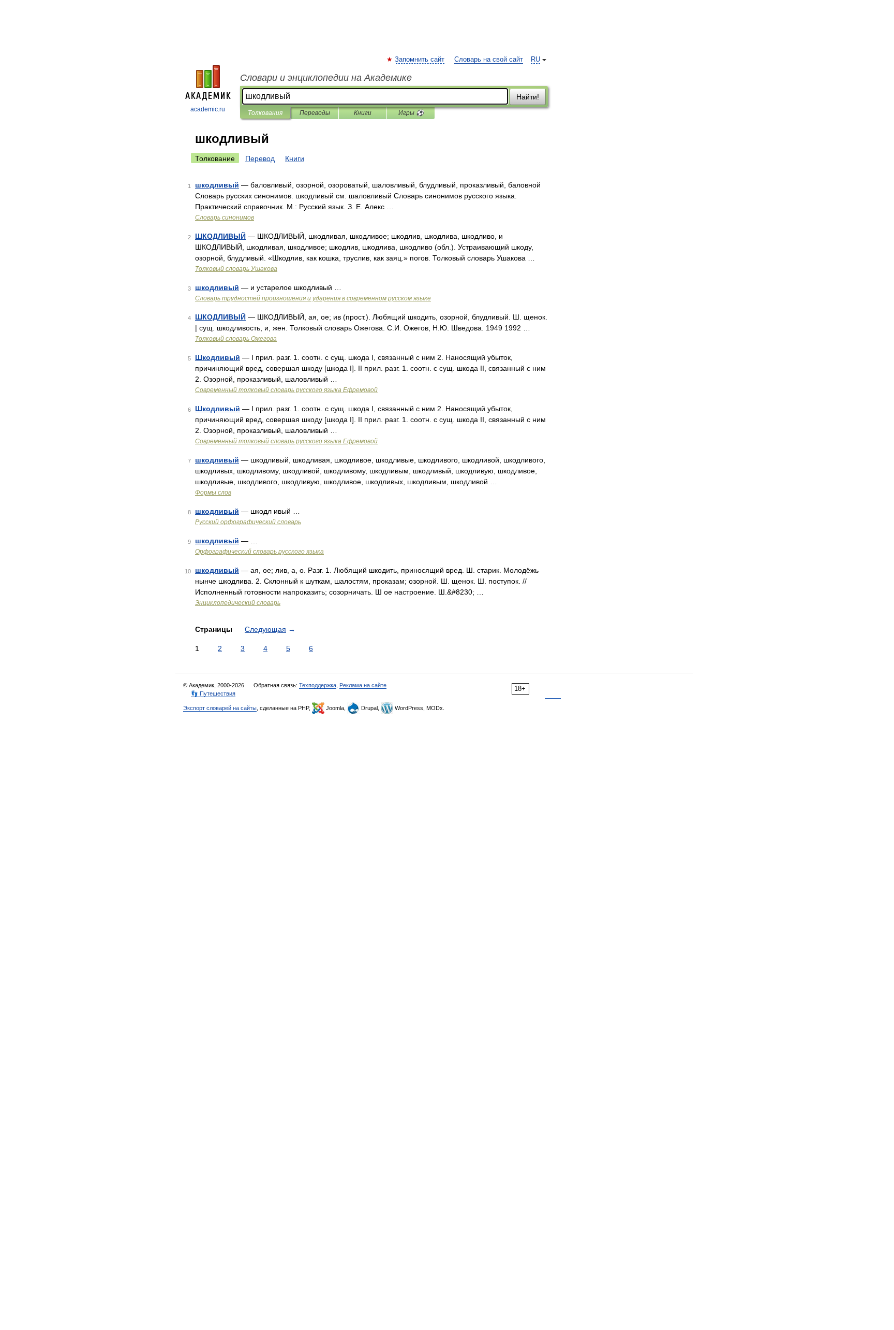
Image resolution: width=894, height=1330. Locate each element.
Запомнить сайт (420, 59)
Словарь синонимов (224, 217)
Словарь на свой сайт (488, 59)
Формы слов (213, 492)
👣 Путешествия (213, 693)
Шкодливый (217, 357)
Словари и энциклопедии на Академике (326, 78)
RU (535, 59)
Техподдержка (317, 685)
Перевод (260, 158)
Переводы (315, 113)
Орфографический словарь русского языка (259, 551)
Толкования (265, 113)
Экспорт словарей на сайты (220, 708)
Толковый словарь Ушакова (236, 268)
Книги (362, 113)
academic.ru (207, 109)
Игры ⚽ (411, 113)
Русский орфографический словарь (248, 522)
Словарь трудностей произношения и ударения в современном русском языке (313, 298)
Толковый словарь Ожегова (236, 338)
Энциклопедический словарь (237, 602)
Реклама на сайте (362, 685)
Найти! (527, 97)
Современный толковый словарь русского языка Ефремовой (286, 390)
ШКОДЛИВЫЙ (220, 236)
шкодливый (217, 185)
